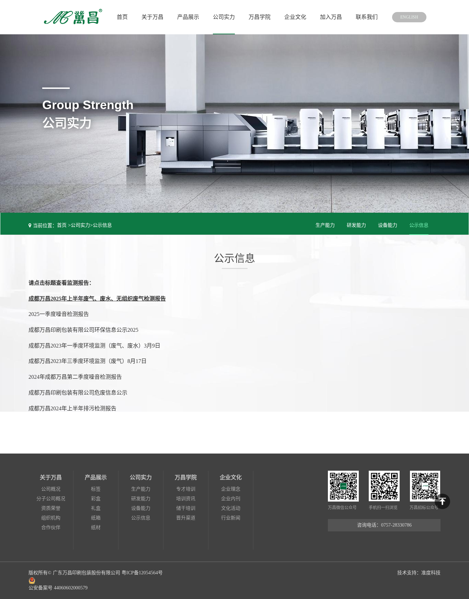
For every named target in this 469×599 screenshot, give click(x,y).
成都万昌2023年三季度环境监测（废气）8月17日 (87, 361)
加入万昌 (331, 17)
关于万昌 (152, 17)
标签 (96, 489)
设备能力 (387, 225)
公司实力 (224, 17)
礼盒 (96, 508)
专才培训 (185, 489)
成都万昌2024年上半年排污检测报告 (72, 408)
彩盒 (96, 498)
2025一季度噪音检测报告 (58, 314)
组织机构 (50, 517)
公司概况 (50, 489)
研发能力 (356, 225)
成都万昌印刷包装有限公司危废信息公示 (77, 393)
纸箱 (96, 517)
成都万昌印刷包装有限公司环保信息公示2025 (83, 330)
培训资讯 (185, 498)
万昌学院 (260, 17)
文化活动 (230, 508)
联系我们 (367, 17)
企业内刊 (230, 498)
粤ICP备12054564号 (142, 572)
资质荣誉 (50, 508)
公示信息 (102, 225)
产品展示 (188, 17)
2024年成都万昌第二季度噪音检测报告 (75, 377)
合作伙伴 (50, 527)
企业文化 (295, 17)
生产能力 (325, 225)
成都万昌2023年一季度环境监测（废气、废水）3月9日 (94, 346)
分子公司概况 (50, 498)
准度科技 (431, 572)
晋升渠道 (185, 517)
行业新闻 (230, 517)
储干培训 (185, 508)
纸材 (96, 527)
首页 (122, 17)
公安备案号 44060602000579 (58, 587)
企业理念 (230, 489)
